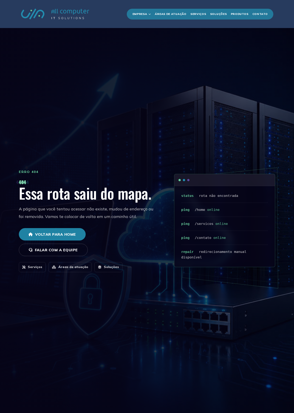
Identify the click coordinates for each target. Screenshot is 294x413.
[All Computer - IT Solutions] (55, 14)
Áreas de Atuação (170, 14)
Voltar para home (55, 234)
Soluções (218, 14)
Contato (260, 14)
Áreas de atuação (73, 267)
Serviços (198, 14)
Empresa (140, 14)
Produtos (240, 14)
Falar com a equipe (56, 250)
